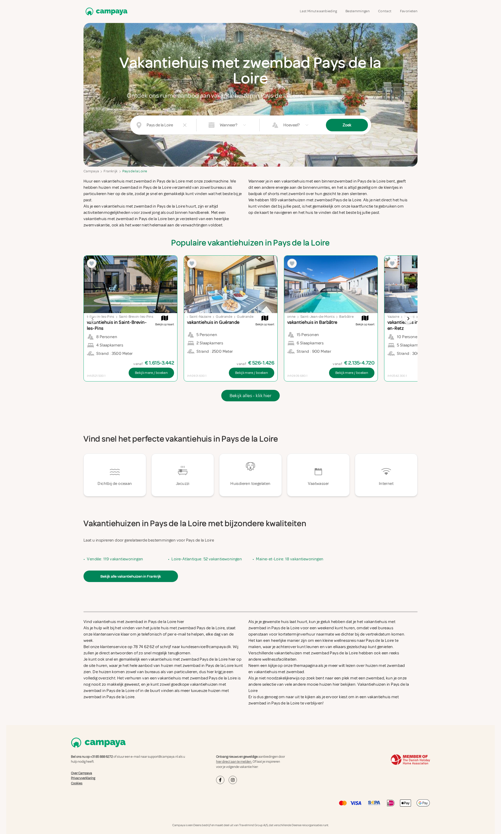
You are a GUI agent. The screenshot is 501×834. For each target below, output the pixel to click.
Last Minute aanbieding (318, 11)
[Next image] (408, 318)
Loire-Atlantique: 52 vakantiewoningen (206, 559)
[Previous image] (93, 318)
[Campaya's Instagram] (233, 780)
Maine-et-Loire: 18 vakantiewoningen (289, 559)
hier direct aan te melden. (234, 762)
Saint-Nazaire (200, 316)
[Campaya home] (105, 11)
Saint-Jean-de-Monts (317, 316)
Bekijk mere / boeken (151, 373)
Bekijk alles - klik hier (251, 395)
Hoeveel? (291, 125)
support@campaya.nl (163, 757)
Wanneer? (228, 125)
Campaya (91, 171)
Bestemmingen (357, 11)
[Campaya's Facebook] (220, 780)
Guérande (224, 316)
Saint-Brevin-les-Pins (136, 316)
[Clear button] (185, 125)
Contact (384, 11)
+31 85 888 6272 (101, 757)
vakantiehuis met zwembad (279, 671)
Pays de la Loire (134, 171)
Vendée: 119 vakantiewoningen (115, 559)
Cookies (76, 783)
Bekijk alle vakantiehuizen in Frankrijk (130, 576)
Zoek (347, 125)
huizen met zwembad (385, 665)
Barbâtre (346, 316)
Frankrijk (110, 171)
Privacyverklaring (83, 778)
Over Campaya (81, 773)
